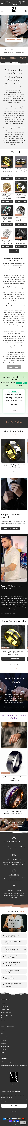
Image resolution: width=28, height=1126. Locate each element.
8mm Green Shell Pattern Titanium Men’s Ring (7, 218)
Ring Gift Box (5, 1046)
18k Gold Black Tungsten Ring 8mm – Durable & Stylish (7, 170)
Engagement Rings (18, 596)
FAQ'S (3, 1003)
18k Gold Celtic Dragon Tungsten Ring (21, 169)
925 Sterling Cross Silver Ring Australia (20, 218)
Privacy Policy (5, 1009)
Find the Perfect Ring (14, 826)
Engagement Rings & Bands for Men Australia (13, 466)
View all (14, 251)
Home (3, 1031)
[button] (2, 11)
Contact (3, 1049)
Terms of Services (6, 1013)
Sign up (14, 1106)
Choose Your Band (14, 40)
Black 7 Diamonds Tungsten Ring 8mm (21, 241)
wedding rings (11, 609)
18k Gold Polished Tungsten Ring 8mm (21, 195)
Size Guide (4, 1037)
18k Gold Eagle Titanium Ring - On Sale (7, 195)
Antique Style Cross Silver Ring (7, 241)
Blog (2, 1052)
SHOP (2, 1034)
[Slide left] (10, 472)
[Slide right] (17, 472)
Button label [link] (14, 367)
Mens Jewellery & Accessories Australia (13, 812)
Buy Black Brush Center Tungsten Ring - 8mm (14, 777)
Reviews (3, 1040)
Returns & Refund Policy (6, 1017)
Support (3, 1043)
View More (14, 404)
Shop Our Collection (11, 528)
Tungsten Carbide (14, 688)
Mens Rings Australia (16, 1124)
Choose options (7, 178)
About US (4, 1021)
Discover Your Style (14, 707)
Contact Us (4, 1006)
